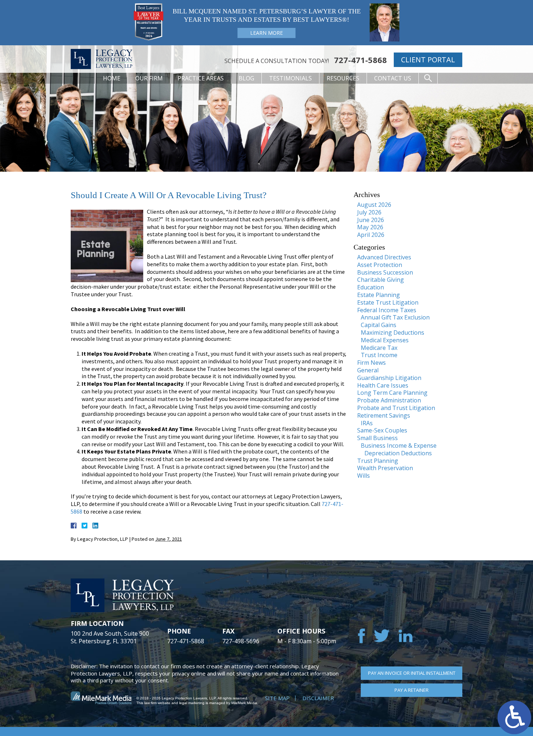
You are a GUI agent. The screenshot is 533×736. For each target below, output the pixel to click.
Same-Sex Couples (382, 430)
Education (370, 287)
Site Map (277, 698)
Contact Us (392, 78)
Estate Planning (378, 295)
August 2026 (374, 205)
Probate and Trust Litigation (396, 408)
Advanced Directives (384, 257)
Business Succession (385, 272)
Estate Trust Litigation (387, 302)
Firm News (371, 363)
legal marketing (191, 703)
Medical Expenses (385, 340)
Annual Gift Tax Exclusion (395, 317)
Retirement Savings (383, 415)
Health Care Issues (382, 385)
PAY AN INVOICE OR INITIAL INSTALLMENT (411, 673)
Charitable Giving (380, 280)
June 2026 (370, 220)
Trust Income (379, 355)
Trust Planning (377, 461)
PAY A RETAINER (411, 690)
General (368, 370)
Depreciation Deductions (398, 453)
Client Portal (428, 59)
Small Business (377, 438)
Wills (363, 476)
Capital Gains (378, 325)
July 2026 (369, 212)
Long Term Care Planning (392, 393)
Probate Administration (389, 400)
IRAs (367, 423)
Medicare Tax (379, 348)
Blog (246, 78)
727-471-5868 (360, 60)
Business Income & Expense (399, 445)
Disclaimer (318, 698)
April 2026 (370, 235)
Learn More (266, 32)
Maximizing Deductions (392, 332)
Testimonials (290, 78)
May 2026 (370, 227)
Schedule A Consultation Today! (276, 61)
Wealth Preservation (385, 468)
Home (111, 78)
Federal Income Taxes (386, 310)
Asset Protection (379, 265)
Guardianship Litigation (389, 378)
